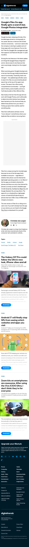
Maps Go (22, 189)
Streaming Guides (20, 474)
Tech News (20, 245)
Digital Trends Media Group (8, 538)
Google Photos (14, 60)
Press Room (19, 527)
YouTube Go (15, 189)
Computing (4, 469)
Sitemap (18, 530)
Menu (1, 6)
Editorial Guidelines (5, 496)
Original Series (20, 481)
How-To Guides (20, 479)
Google (20, 242)
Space (18, 472)
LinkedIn (24, 456)
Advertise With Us (5, 493)
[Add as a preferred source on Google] (5, 33)
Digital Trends (8, 7)
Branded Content (20, 492)
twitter (16, 225)
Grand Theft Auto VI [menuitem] (5, 9)
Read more (6, 305)
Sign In (25, 5)
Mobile (8, 242)
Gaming (3, 472)
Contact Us (4, 490)
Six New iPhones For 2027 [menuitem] (16, 9)
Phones (3, 467)
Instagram (5, 456)
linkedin (13, 225)
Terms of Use (4, 533)
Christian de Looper (6, 30)
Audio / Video (4, 474)
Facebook (2, 456)
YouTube (13, 456)
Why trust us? (8, 15)
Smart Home (4, 477)
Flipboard (2, 460)
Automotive (4, 481)
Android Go (13, 193)
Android (3, 242)
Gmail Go (8, 189)
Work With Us (4, 527)
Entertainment (4, 479)
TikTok (16, 456)
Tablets (18, 467)
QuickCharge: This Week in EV (8, 245)
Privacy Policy (19, 524)
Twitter (9, 456)
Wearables (19, 469)
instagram (11, 225)
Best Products (19, 477)
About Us (3, 487)
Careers (3, 524)
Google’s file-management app (18, 50)
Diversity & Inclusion (6, 530)
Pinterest (20, 456)
